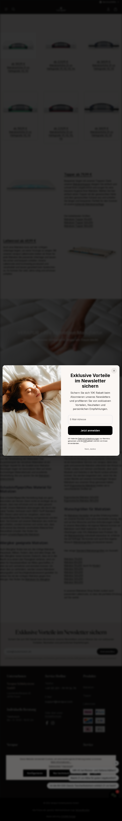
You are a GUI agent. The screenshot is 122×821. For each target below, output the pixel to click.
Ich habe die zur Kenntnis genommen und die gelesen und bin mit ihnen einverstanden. (89, 441)
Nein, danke (90, 449)
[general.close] (114, 371)
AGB (85, 441)
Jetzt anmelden (90, 430)
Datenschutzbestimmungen (88, 439)
